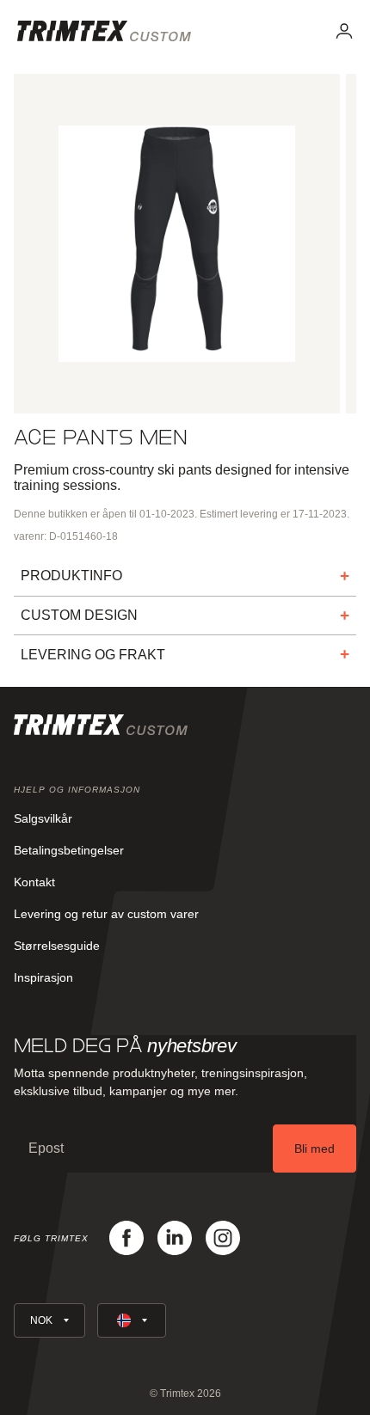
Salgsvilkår (43, 818)
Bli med (314, 1148)
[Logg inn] (344, 31)
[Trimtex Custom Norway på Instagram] (223, 1238)
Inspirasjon (43, 977)
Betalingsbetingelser (69, 850)
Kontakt (34, 882)
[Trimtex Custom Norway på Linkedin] (174, 1238)
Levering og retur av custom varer (106, 914)
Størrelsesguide (57, 946)
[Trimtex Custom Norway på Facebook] (126, 1238)
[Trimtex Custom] (104, 31)
